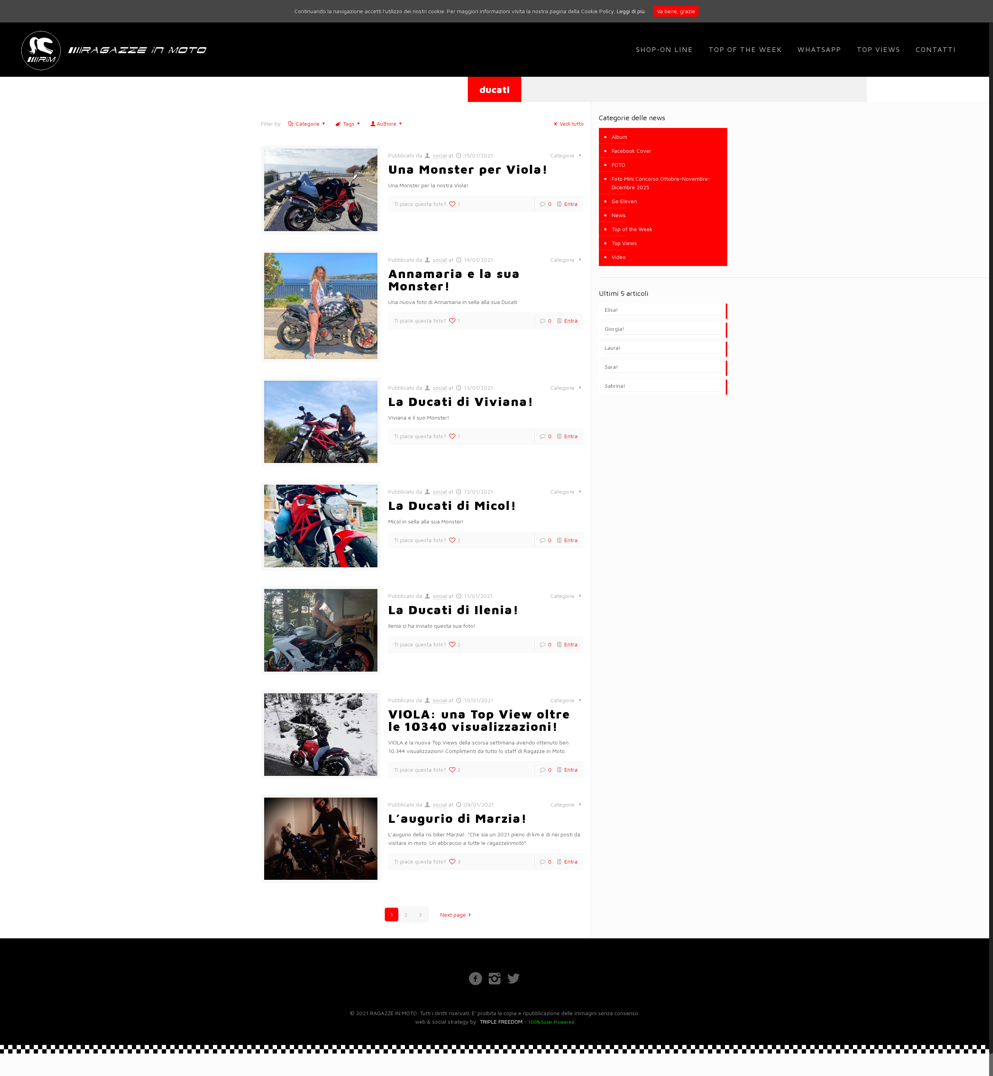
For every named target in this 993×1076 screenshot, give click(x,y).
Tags (349, 123)
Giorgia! (614, 328)
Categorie (308, 123)
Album (619, 136)
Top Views (624, 243)
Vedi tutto (572, 123)
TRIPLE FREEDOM (501, 1021)
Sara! (611, 366)
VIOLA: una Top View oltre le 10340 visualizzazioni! (479, 720)
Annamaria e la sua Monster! (454, 279)
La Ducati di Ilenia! (453, 609)
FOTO (618, 164)
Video (619, 257)
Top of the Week (632, 229)
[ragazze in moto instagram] (494, 978)
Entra (571, 203)
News (619, 215)
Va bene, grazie (676, 11)
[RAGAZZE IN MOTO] (113, 49)
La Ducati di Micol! (452, 505)
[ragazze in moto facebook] (475, 978)
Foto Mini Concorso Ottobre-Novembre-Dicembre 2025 (661, 182)
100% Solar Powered (551, 1022)
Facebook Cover (631, 150)
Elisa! (611, 309)
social (440, 155)
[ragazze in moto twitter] (513, 978)
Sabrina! (615, 385)
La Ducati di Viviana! (461, 401)
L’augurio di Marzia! (457, 818)
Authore (386, 123)
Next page (453, 914)
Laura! (613, 347)
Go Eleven (624, 201)
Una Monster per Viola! (468, 169)
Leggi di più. (631, 11)
